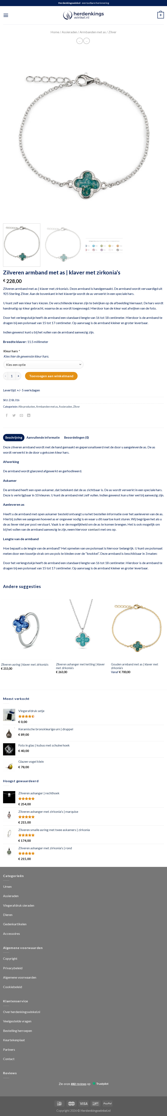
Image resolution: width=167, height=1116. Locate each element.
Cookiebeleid (12, 987)
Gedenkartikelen (14, 924)
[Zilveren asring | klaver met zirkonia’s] (26, 629)
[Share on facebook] (6, 415)
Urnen (7, 886)
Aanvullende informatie (43, 437)
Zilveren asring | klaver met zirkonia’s (24, 664)
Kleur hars (11, 351)
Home (55, 32)
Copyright (10, 958)
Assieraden (69, 32)
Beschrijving (13, 437)
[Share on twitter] (14, 415)
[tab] (13, 437)
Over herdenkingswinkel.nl (21, 1012)
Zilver (112, 32)
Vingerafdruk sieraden (18, 905)
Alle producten (26, 406)
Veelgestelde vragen (17, 1021)
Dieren (7, 915)
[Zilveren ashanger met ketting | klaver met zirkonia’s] (81, 629)
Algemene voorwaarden (19, 977)
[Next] (155, 140)
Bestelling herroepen (17, 1030)
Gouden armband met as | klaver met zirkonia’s (134, 666)
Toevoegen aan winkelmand (51, 376)
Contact (8, 1059)
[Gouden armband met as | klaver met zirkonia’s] (136, 629)
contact (94, 529)
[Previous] (11, 140)
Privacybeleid (12, 968)
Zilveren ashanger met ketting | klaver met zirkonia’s (80, 666)
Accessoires (11, 933)
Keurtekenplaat (14, 1040)
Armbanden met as (93, 32)
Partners (9, 1049)
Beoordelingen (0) (76, 437)
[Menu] (6, 15)
